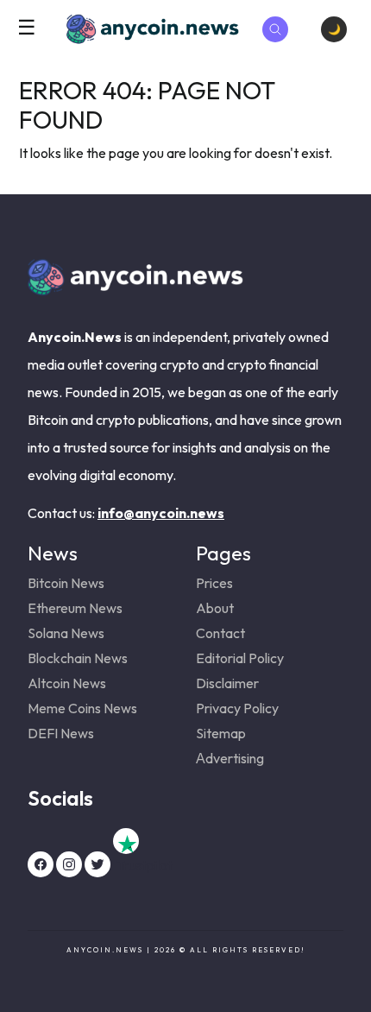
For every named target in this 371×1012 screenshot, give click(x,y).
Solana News (66, 633)
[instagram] (69, 864)
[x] (97, 864)
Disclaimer (227, 683)
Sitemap (221, 733)
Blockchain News (78, 658)
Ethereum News (75, 608)
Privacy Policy (237, 708)
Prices (214, 582)
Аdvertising (230, 758)
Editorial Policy (240, 658)
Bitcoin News (66, 582)
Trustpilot (126, 841)
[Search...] (275, 29)
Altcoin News (67, 683)
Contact (220, 633)
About (215, 608)
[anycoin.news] (135, 288)
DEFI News (61, 733)
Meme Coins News (82, 708)
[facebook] (40, 864)
